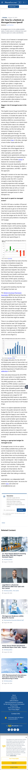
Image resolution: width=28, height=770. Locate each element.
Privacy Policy (14, 706)
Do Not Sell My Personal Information (14, 704)
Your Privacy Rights (14, 709)
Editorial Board (14, 700)
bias (12, 140)
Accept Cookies (14, 767)
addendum (4, 371)
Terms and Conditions (14, 708)
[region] (14, 752)
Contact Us (14, 699)
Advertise (14, 697)
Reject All (14, 763)
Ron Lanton (16, 590)
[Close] (26, 737)
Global (3, 522)
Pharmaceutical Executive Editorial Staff (14, 620)
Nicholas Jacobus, (8, 590)
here (7, 484)
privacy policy (8, 514)
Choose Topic (12, 6)
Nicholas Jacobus (8, 559)
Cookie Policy (13, 755)
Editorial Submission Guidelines (14, 702)
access (20, 159)
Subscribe (20, 510)
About (14, 695)
